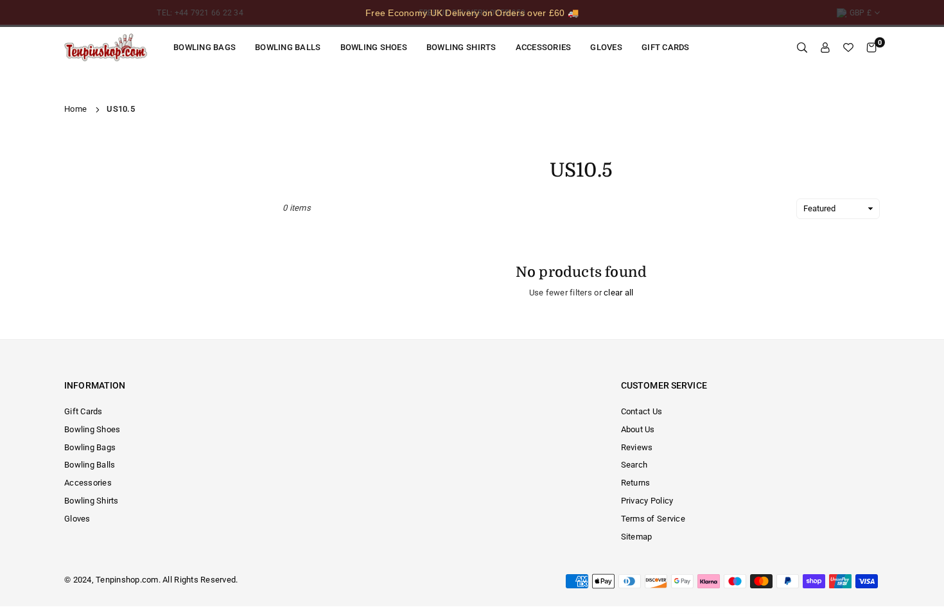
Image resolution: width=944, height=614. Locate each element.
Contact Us (642, 411)
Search (634, 464)
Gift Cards (666, 47)
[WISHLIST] (848, 48)
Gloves (606, 47)
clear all (618, 292)
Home (75, 109)
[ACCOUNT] (825, 48)
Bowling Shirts (461, 47)
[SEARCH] (802, 48)
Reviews (637, 447)
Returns (636, 482)
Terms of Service (653, 518)
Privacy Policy (647, 500)
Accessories (544, 47)
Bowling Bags (204, 47)
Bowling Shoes (373, 47)
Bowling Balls (287, 47)
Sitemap (636, 536)
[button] (871, 48)
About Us (638, 429)
